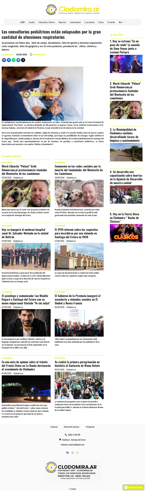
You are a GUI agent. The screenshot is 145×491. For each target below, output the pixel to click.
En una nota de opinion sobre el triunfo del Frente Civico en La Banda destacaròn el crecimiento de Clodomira (26, 365)
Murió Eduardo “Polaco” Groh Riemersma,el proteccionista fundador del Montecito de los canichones (24, 170)
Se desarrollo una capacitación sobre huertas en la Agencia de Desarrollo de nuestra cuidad (126, 177)
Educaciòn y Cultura (47, 22)
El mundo (111, 22)
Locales (32, 22)
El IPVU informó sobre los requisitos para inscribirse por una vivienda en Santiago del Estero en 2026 (76, 233)
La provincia (89, 22)
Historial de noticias (71, 426)
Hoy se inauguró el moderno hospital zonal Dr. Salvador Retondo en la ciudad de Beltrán (25, 233)
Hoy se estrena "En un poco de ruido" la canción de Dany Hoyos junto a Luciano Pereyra (125, 46)
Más (120, 22)
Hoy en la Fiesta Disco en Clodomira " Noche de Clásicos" (124, 217)
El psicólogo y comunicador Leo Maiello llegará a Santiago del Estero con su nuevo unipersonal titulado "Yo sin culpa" (26, 299)
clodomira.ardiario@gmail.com (72, 444)
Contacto (54, 426)
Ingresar (91, 426)
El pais (101, 22)
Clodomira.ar (39, 54)
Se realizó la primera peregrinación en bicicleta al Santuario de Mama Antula (77, 364)
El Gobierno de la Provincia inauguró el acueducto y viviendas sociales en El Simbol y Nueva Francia (77, 299)
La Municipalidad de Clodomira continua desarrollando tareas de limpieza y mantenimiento (125, 134)
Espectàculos (75, 22)
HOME (22, 22)
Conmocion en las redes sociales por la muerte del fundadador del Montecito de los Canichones (79, 170)
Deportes (62, 22)
